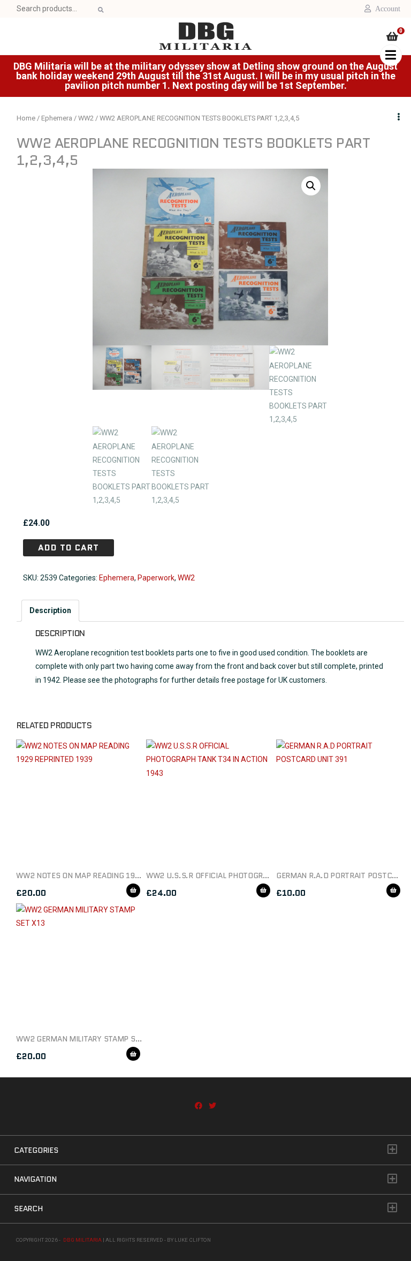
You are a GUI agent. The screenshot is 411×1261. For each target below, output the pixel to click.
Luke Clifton (192, 1240)
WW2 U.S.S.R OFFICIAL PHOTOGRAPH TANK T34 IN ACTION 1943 (259, 875)
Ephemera (56, 118)
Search (99, 10)
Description (50, 610)
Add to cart (68, 547)
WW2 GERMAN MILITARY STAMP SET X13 (87, 1038)
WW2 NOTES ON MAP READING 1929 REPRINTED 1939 (111, 875)
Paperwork (156, 577)
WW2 (86, 118)
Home (26, 118)
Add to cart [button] (133, 890)
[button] (311, 185)
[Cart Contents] (392, 37)
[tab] (50, 611)
